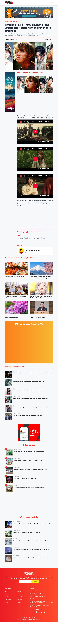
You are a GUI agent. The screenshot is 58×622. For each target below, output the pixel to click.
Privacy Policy (20, 594)
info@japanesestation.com (39, 596)
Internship (19, 591)
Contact (6, 594)
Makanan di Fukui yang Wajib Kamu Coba (14, 276)
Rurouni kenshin (21, 241)
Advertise (7, 596)
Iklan (30, 238)
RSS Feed (19, 602)
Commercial (20, 238)
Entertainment (8, 21)
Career (6, 602)
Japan (33, 238)
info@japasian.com (37, 609)
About (6, 591)
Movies (15, 21)
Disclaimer (19, 599)
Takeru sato (29, 241)
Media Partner (8, 599)
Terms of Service (21, 596)
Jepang (38, 238)
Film (26, 238)
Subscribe (35, 581)
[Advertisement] (35, 218)
